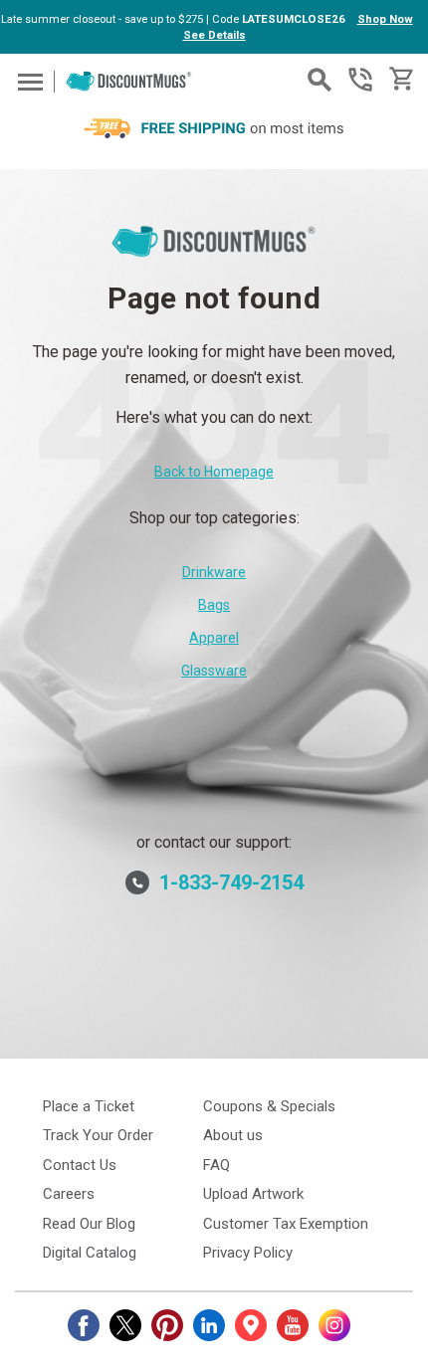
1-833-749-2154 (360, 80)
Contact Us (79, 1165)
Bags (214, 605)
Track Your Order (98, 1135)
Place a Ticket (88, 1106)
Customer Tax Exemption (285, 1224)
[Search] (319, 80)
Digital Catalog (89, 1253)
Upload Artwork (253, 1194)
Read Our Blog (89, 1224)
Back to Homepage (214, 472)
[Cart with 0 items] (399, 79)
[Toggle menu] (27, 81)
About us (233, 1135)
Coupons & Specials (269, 1106)
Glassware (214, 671)
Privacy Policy (248, 1253)
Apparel (214, 638)
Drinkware (214, 572)
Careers (69, 1194)
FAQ (216, 1165)
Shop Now (385, 19)
